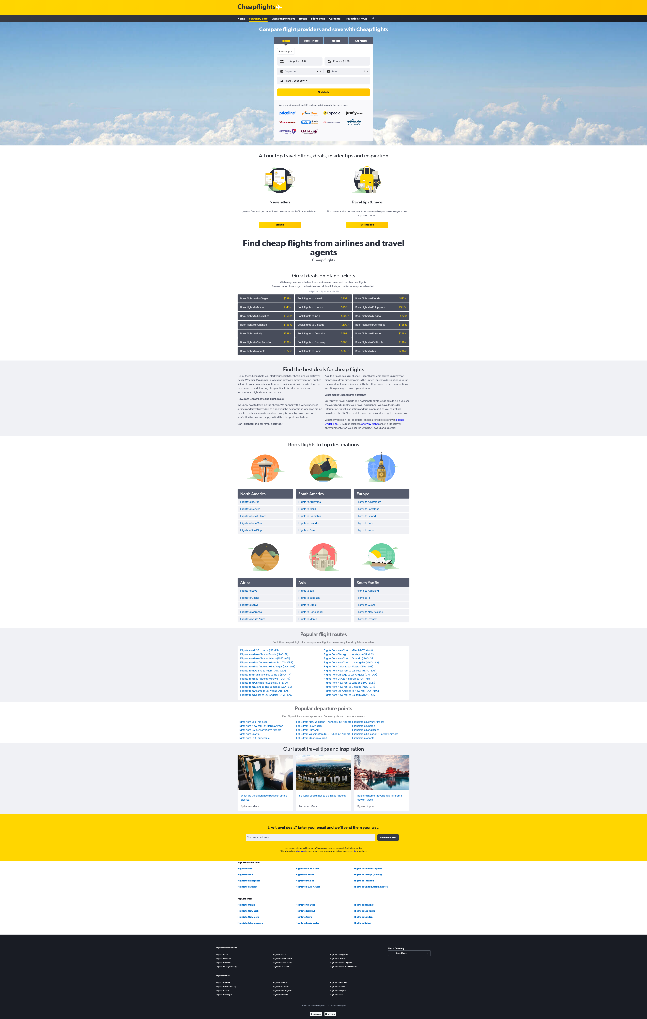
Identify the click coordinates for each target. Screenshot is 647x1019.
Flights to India (246, 874)
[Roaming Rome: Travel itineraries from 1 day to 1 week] (381, 772)
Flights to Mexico (305, 880)
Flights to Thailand (364, 880)
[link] (280, 225)
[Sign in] (373, 18)
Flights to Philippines (249, 880)
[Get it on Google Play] (316, 1014)
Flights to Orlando (305, 904)
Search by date (258, 18)
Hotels (303, 18)
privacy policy (301, 851)
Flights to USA (245, 868)
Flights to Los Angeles (307, 923)
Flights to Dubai (362, 923)
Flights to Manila (246, 904)
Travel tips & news (356, 18)
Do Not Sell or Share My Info (313, 1005)
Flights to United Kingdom (368, 868)
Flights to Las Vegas (364, 910)
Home (241, 18)
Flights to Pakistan (247, 886)
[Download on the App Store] (330, 1014)
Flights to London (363, 917)
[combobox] (286, 51)
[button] (286, 40)
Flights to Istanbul (305, 910)
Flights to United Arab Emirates (371, 886)
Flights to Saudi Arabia (308, 886)
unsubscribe (351, 851)
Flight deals (318, 18)
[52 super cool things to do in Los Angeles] (323, 772)
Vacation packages (283, 18)
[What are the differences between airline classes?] (265, 772)
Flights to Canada (305, 874)
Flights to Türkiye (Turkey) (368, 874)
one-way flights (370, 423)
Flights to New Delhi (248, 917)
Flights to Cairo (304, 917)
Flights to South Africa (307, 868)
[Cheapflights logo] (256, 7)
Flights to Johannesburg (250, 923)
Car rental (335, 18)
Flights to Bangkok (364, 904)
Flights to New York (248, 910)
